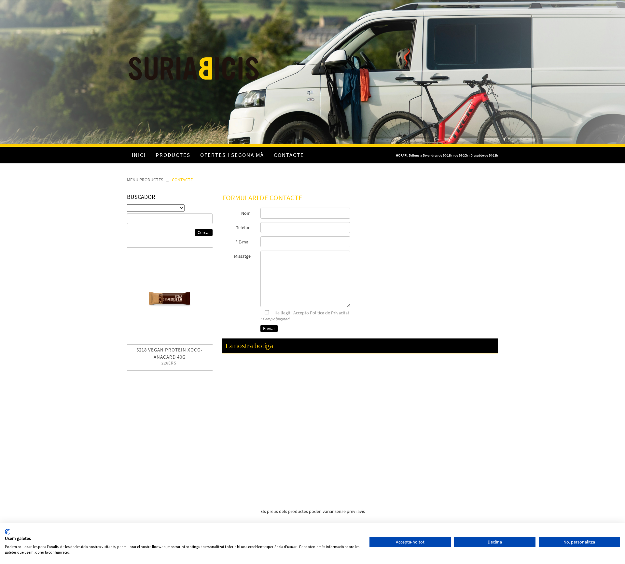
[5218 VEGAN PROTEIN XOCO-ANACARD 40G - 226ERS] (170, 298)
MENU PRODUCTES (145, 180)
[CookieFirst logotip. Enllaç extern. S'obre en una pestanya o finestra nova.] (7, 532)
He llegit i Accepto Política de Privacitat (311, 313)
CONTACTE (182, 180)
